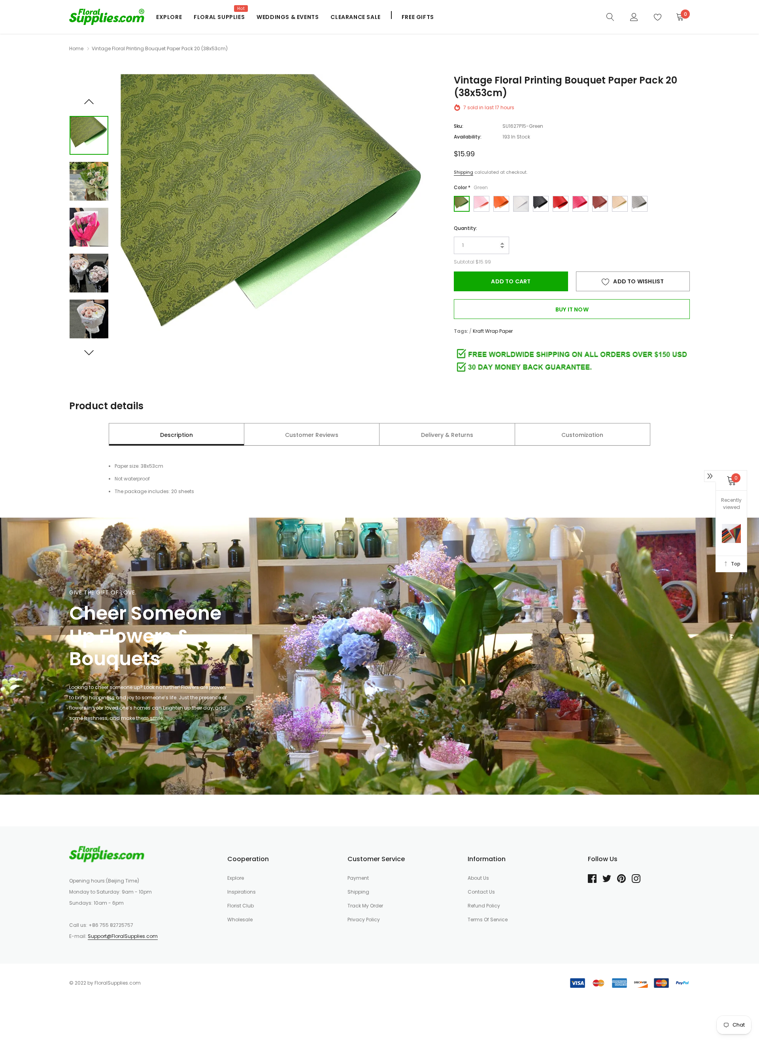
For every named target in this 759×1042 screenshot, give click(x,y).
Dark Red (600, 204)
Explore (169, 17)
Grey (640, 204)
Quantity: (465, 228)
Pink (481, 204)
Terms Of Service (488, 919)
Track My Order (365, 905)
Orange (501, 204)
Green (462, 204)
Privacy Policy (363, 919)
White (521, 204)
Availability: (467, 136)
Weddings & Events (288, 17)
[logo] (106, 17)
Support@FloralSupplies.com (123, 936)
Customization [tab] (582, 435)
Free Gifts (418, 17)
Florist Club (240, 905)
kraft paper (620, 204)
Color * (471, 187)
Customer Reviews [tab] (311, 435)
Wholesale (240, 919)
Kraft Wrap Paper (493, 331)
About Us (478, 878)
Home (76, 48)
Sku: (458, 126)
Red (560, 204)
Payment (358, 878)
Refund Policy (484, 905)
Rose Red (580, 204)
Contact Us (481, 891)
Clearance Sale (355, 17)
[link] (610, 17)
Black (541, 204)
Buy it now (572, 309)
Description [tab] (176, 435)
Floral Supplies (219, 17)
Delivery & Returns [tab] (447, 435)
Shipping (463, 172)
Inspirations (241, 891)
